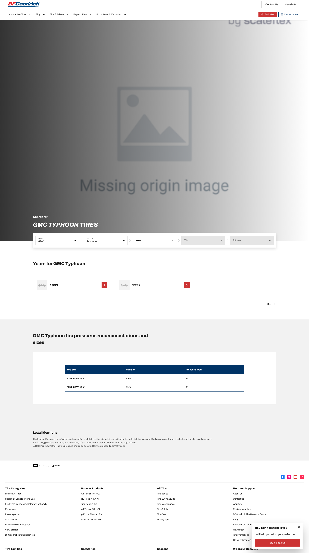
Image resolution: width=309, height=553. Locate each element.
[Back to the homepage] (24, 4)
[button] (75, 240)
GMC (44, 465)
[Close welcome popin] (299, 527)
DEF (269, 304)
